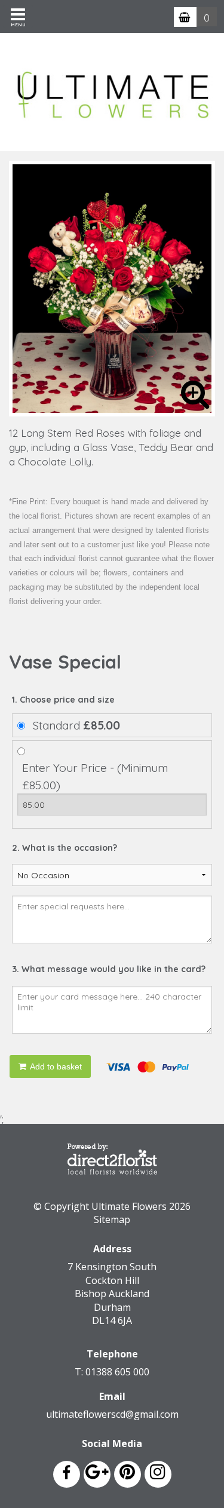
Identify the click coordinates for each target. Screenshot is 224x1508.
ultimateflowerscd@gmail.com (112, 1414)
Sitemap (112, 1219)
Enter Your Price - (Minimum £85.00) (95, 776)
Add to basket (55, 1066)
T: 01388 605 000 (112, 1371)
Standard (76, 725)
